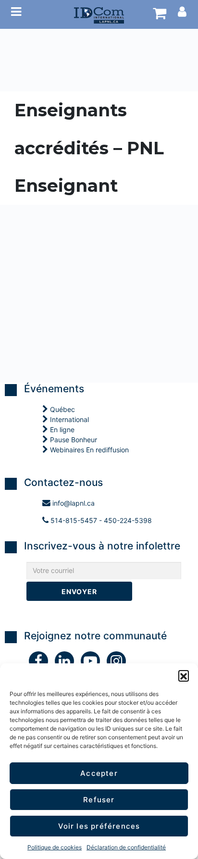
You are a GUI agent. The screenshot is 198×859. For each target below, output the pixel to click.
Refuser (98, 799)
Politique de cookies (54, 847)
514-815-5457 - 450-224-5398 (100, 520)
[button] (183, 675)
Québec (61, 409)
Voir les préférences (99, 826)
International (68, 419)
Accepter (99, 773)
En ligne (61, 429)
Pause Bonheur (72, 440)
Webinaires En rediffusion (88, 450)
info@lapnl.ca (72, 503)
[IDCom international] (99, 14)
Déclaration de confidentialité (126, 847)
